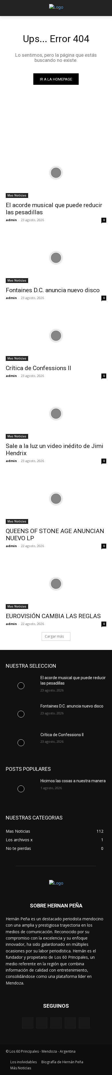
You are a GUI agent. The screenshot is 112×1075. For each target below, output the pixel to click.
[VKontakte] (84, 1023)
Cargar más (54, 636)
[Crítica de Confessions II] (56, 336)
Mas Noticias (16, 195)
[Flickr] (55, 1023)
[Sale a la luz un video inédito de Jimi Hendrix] (56, 414)
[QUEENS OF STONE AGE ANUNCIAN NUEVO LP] (56, 499)
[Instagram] (70, 1023)
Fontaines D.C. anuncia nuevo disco (53, 290)
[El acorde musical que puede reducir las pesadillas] (56, 173)
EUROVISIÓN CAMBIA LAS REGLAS (53, 616)
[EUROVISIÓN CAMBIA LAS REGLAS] (56, 584)
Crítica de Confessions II (38, 368)
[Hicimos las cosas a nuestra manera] (21, 788)
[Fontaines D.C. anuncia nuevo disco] (56, 258)
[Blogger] (27, 1023)
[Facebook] (41, 1023)
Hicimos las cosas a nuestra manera (73, 781)
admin (11, 220)
